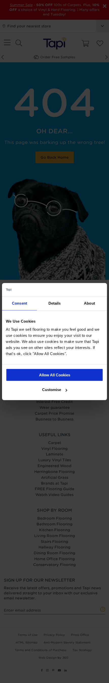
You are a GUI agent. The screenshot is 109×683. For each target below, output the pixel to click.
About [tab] (89, 303)
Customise (51, 389)
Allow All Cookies (54, 375)
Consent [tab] (19, 303)
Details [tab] (54, 303)
